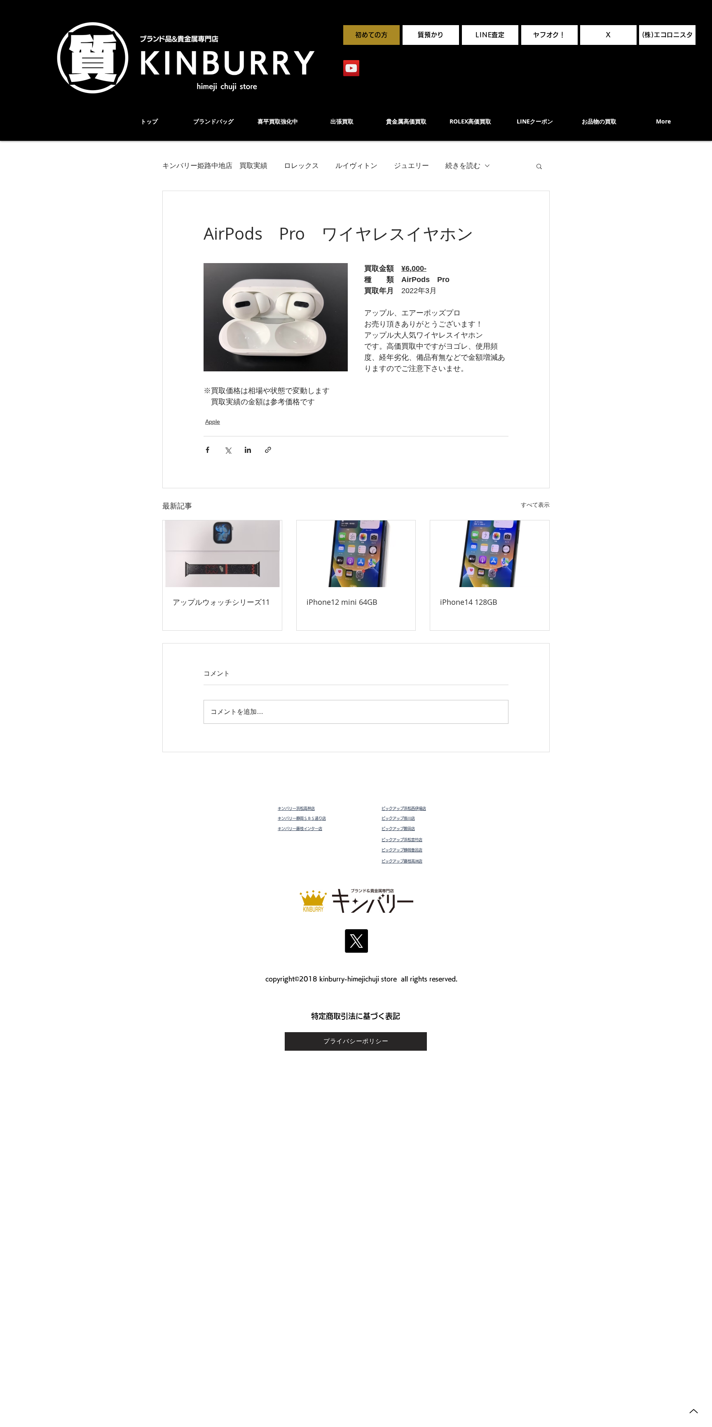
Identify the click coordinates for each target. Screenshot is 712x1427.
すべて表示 (535, 504)
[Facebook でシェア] (207, 450)
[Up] (693, 1411)
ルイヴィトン (356, 166)
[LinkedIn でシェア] (248, 450)
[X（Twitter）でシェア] (228, 450)
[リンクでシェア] (268, 450)
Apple (212, 421)
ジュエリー (411, 166)
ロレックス (301, 166)
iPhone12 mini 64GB (342, 602)
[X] (356, 941)
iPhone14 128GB (468, 602)
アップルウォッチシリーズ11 (221, 602)
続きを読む (462, 166)
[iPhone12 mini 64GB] (356, 553)
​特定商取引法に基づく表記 (355, 1016)
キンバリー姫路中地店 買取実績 (214, 166)
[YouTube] (351, 68)
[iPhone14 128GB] (489, 553)
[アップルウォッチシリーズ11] (222, 553)
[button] (539, 166)
